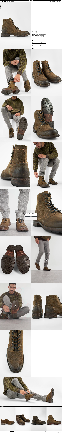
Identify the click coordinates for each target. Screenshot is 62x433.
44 (39, 42)
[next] (61, 415)
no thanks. (31, 221)
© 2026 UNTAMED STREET (59, 432)
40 (32, 42)
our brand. (13, 1)
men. (7, 1)
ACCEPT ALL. (31, 216)
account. (57, 1)
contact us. (53, 1)
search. (55, 1)
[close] (38, 210)
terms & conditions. (32, 219)
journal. (11, 1)
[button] (60, 431)
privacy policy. (29, 219)
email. (32, 47)
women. (9, 1)
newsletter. (50, 1)
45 (41, 42)
